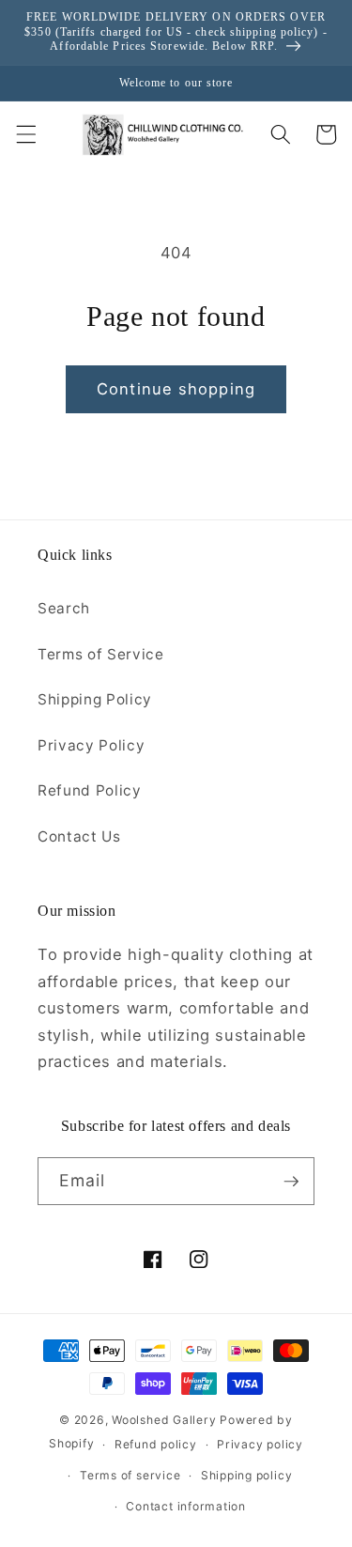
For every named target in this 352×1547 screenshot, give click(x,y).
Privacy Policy (91, 745)
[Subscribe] (291, 1181)
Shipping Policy (95, 699)
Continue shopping (176, 388)
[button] (25, 134)
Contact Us (79, 836)
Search (64, 608)
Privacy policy (260, 1444)
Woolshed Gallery (164, 1420)
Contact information (186, 1506)
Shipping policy (247, 1475)
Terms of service (130, 1475)
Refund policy (156, 1444)
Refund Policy (90, 790)
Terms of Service (101, 654)
